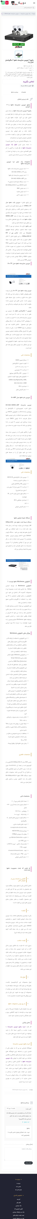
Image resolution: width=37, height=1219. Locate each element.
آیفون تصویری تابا (18, 1209)
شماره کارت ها (18, 1190)
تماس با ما (18, 1186)
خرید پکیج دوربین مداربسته (16, 1027)
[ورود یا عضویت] (7, 3)
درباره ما (18, 1183)
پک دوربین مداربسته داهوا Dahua (19, 1090)
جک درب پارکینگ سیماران (18, 1212)
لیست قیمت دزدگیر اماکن (18, 1215)
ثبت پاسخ (26, 1122)
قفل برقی (19, 1202)
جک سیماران (18, 1206)
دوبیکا (33, 14)
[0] (3, 3)
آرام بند (18, 1199)
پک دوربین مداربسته (25, 14)
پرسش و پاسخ (14, 92)
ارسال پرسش (28, 1163)
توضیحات (23, 92)
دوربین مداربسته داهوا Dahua (11, 14)
